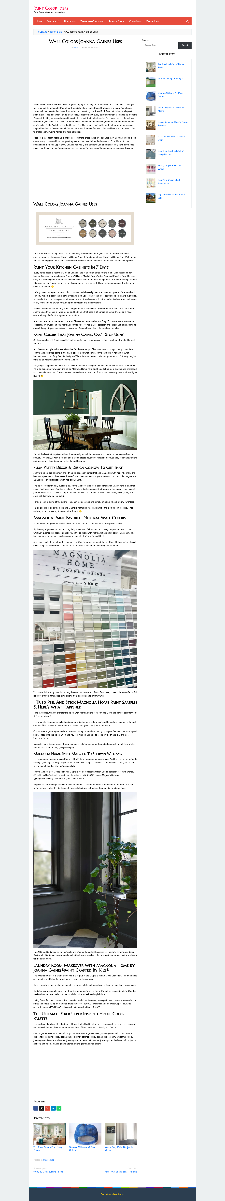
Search (145, 40)
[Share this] (35, 1108)
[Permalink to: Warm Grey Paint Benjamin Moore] (121, 1134)
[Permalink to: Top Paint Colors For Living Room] (49, 1134)
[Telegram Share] (53, 1108)
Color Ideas (48, 1159)
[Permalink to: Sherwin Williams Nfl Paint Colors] (85, 1134)
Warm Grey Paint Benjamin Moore (119, 1148)
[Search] (187, 21)
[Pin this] (47, 1108)
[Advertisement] (85, 76)
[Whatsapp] (58, 1108)
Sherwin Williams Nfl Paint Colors (82, 1148)
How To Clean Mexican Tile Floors (121, 1170)
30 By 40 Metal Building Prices (48, 1170)
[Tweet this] (41, 1108)
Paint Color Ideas (50, 8)
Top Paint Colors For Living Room (47, 1148)
